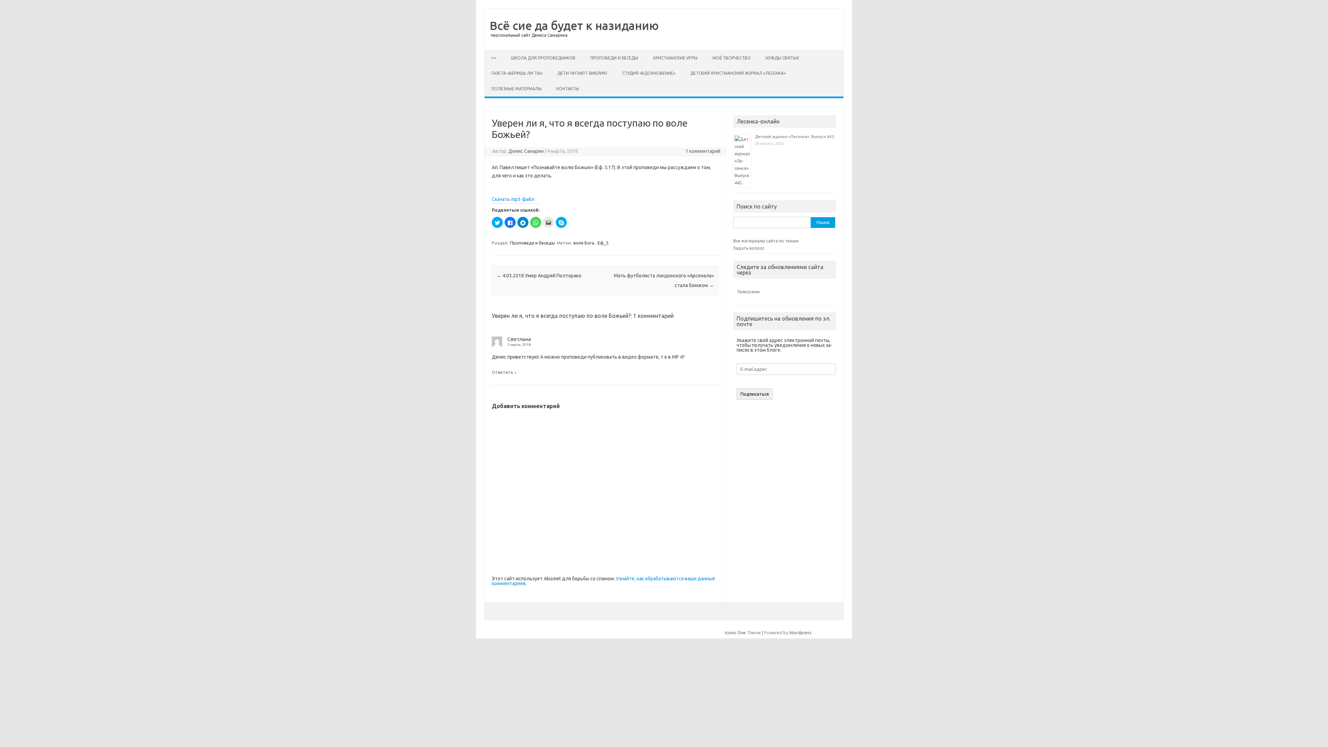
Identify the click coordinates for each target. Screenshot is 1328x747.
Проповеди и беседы (614, 58)
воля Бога (583, 242)
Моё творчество (731, 58)
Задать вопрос (749, 248)
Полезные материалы (516, 88)
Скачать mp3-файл (513, 199)
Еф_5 (603, 242)
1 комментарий (702, 151)
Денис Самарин (526, 151)
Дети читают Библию (582, 73)
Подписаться (754, 394)
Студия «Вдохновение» (648, 73)
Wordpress (800, 632)
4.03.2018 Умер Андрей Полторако (539, 275)
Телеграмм (748, 291)
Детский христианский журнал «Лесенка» (738, 73)
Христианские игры (675, 58)
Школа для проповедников (543, 58)
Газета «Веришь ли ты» (517, 73)
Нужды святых (782, 58)
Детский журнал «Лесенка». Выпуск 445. (795, 136)
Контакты (567, 88)
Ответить (502, 372)
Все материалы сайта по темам (766, 240)
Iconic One (735, 632)
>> (493, 58)
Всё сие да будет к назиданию (574, 25)
